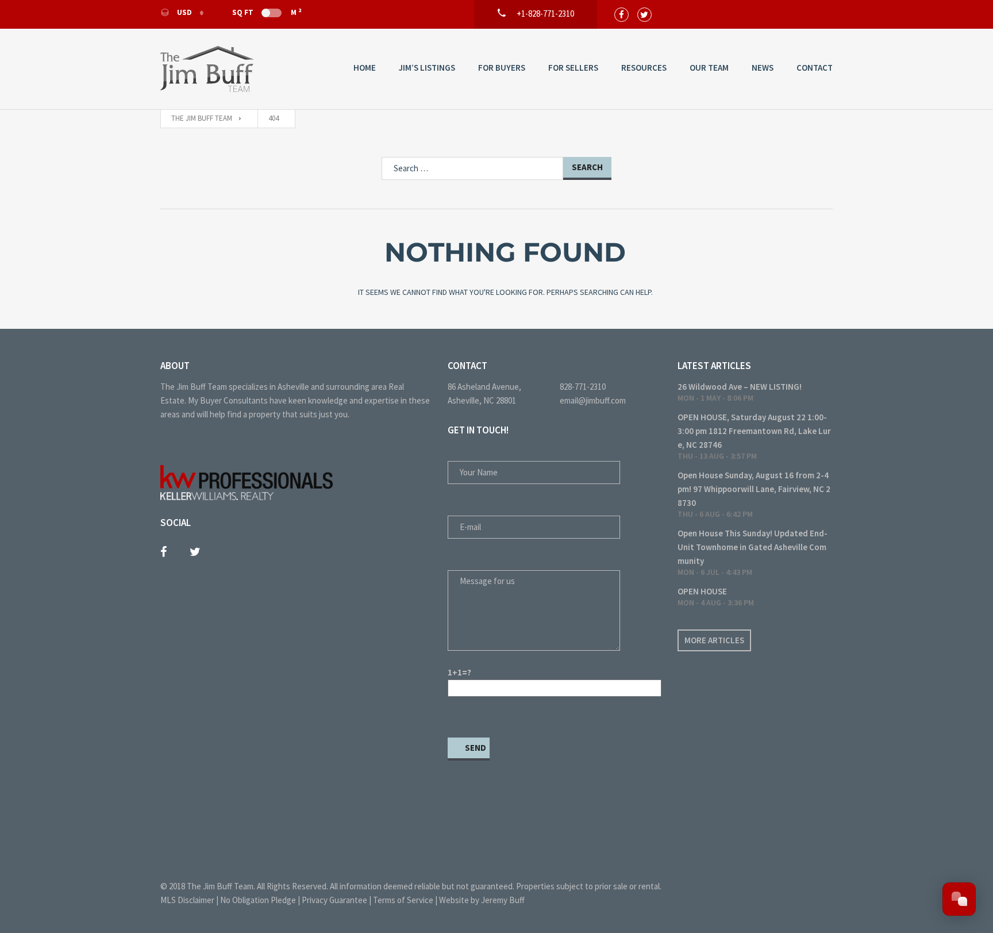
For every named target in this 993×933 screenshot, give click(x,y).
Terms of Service (403, 899)
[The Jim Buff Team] (207, 69)
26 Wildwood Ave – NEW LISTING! (740, 386)
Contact (814, 67)
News (762, 67)
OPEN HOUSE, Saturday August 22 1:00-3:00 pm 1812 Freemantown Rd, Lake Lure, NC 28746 (754, 431)
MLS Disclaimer (187, 899)
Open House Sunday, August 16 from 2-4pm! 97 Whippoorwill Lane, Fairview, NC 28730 (754, 489)
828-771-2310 (583, 386)
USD (184, 12)
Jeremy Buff (503, 899)
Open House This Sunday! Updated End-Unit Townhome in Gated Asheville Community (753, 547)
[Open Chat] (959, 899)
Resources (644, 67)
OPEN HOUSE (702, 591)
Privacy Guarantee (334, 899)
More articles (714, 640)
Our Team (709, 67)
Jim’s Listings (427, 67)
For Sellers (573, 67)
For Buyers (501, 67)
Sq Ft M (266, 12)
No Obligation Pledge (258, 899)
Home (364, 67)
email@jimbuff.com (593, 400)
